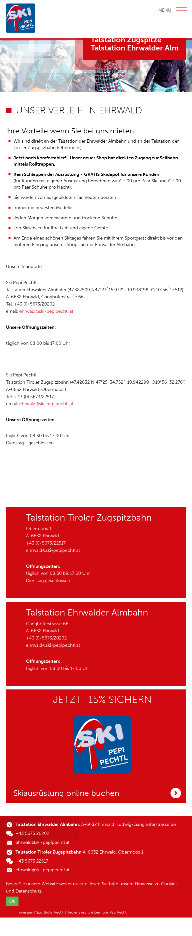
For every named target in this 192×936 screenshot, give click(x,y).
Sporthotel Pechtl (50, 912)
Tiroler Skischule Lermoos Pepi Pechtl (97, 912)
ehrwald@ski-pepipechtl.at (46, 311)
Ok (12, 901)
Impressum (24, 912)
